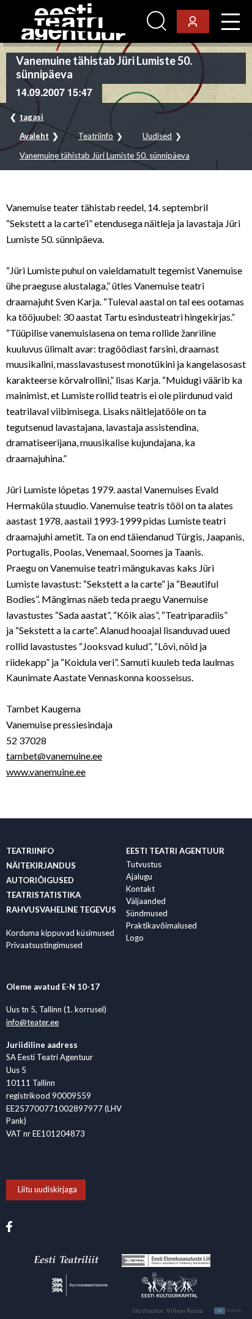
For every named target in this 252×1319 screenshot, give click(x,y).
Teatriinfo (95, 136)
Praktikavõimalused (161, 925)
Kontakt (140, 889)
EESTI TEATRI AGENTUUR (175, 851)
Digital (229, 1310)
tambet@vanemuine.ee (54, 755)
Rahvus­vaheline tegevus (61, 909)
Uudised (157, 136)
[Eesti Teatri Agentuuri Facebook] (9, 1226)
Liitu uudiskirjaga (47, 1189)
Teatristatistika (43, 895)
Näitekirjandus (41, 865)
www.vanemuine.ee (46, 771)
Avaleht (34, 136)
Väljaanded (146, 901)
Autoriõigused (40, 880)
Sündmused (147, 913)
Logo (135, 938)
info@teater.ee (32, 1022)
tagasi (31, 117)
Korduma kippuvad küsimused (60, 933)
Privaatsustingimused (44, 945)
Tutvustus (143, 864)
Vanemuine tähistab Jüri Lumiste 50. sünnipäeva (105, 155)
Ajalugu (139, 876)
